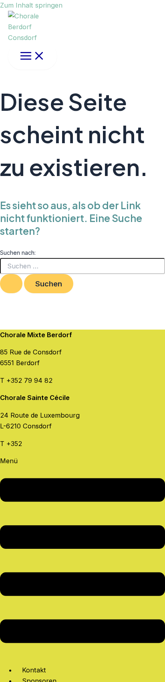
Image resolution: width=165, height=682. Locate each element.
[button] (82, 557)
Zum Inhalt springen (31, 5)
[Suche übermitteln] (11, 283)
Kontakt (34, 670)
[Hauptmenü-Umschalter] (32, 56)
